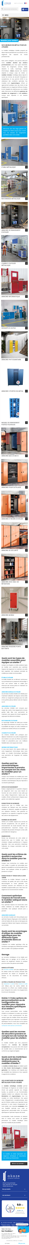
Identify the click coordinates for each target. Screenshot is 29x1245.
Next (26, 29)
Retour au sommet (19, 1164)
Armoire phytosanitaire (11, 360)
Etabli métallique (8, 167)
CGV (13, 1226)
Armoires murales (8, 915)
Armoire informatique (10, 297)
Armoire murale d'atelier (11, 692)
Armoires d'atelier (9, 706)
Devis (26, 9)
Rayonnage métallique (10, 199)
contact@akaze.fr (19, 1222)
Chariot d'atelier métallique (8, 264)
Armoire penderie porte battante (11, 648)
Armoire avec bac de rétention (10, 583)
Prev (2, 29)
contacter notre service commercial (11, 1025)
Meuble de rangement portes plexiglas (10, 424)
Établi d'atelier (7, 677)
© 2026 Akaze (23, 1226)
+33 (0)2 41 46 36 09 (7, 1222)
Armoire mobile (7, 615)
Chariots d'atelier (9, 733)
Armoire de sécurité (9, 550)
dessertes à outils (9, 984)
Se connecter (18, 3)
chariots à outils (22, 984)
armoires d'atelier (9, 969)
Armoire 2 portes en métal (12, 391)
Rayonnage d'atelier (9, 721)
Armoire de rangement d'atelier (10, 231)
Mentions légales (7, 1226)
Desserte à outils (8, 328)
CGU (17, 1226)
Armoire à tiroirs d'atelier (12, 519)
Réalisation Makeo (5, 1224)
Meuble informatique (10, 747)
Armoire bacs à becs (10, 456)
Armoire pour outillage (11, 487)
